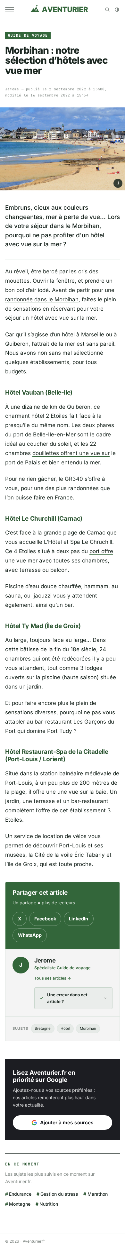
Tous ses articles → (52, 978)
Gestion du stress (59, 1194)
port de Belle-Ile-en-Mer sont (50, 434)
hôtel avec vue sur (54, 318)
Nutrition (48, 1204)
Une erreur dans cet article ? (67, 998)
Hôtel (65, 1028)
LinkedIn (78, 918)
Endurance (20, 1194)
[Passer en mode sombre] (117, 10)
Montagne (19, 1204)
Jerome (12, 89)
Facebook (45, 918)
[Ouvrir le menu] (9, 9)
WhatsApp (30, 935)
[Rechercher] (107, 10)
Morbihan (88, 1028)
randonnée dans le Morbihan (42, 299)
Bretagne (43, 1028)
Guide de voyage (28, 35)
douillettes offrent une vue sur (71, 453)
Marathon (97, 1194)
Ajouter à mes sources (67, 1122)
